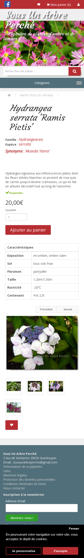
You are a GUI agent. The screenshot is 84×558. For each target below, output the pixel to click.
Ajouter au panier (28, 230)
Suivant (68, 309)
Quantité (10, 210)
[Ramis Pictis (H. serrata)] (42, 344)
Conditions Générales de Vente (24, 484)
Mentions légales (15, 475)
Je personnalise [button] (23, 551)
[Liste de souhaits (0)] (38, 4)
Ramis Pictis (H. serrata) (36, 95)
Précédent (46, 309)
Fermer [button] (74, 528)
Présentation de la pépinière (22, 467)
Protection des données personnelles (29, 479)
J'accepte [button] (60, 551)
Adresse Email (15, 501)
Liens (7, 471)
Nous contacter (14, 488)
